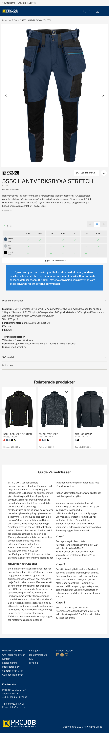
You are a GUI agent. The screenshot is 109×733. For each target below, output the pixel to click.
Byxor (16, 20)
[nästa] (103, 95)
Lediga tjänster (10, 662)
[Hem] (10, 11)
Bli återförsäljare (38, 654)
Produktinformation (12, 300)
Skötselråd (8, 357)
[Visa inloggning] (97, 11)
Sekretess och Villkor (13, 670)
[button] (54, 95)
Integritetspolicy (11, 666)
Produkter (6, 20)
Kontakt (6, 658)
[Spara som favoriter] (91, 11)
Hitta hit (33, 662)
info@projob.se (18, 707)
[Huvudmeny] (104, 11)
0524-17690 (18, 703)
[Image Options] (102, 28)
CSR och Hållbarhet (12, 674)
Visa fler (5, 210)
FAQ (31, 658)
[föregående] (6, 95)
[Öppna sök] (84, 11)
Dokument (7, 365)
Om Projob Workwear (13, 654)
